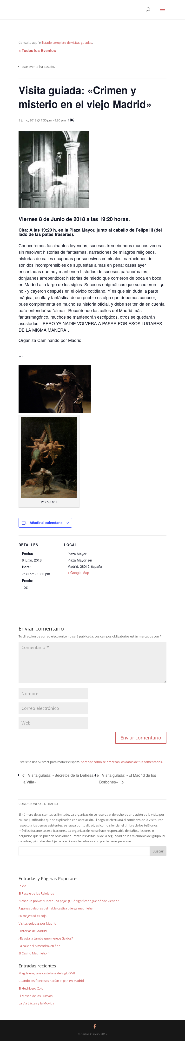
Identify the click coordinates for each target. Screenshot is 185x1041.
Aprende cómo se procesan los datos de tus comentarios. (122, 762)
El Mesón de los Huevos (36, 996)
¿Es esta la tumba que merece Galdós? (46, 938)
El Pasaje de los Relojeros (36, 893)
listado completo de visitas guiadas (67, 42)
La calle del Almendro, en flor (39, 946)
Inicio (22, 886)
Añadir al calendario (46, 522)
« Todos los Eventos (37, 50)
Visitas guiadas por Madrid (37, 923)
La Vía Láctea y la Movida (36, 1003)
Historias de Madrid (33, 931)
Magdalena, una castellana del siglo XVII (47, 973)
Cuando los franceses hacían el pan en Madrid (51, 980)
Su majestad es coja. (33, 916)
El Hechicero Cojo (31, 988)
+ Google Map (78, 572)
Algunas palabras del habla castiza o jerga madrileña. (56, 908)
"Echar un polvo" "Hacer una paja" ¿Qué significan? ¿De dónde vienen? (69, 901)
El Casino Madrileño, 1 (34, 953)
